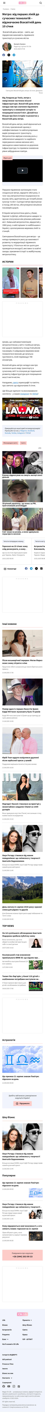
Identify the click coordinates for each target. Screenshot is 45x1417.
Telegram (23, 431)
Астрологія (7, 1330)
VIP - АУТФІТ (27, 1339)
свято (15, 382)
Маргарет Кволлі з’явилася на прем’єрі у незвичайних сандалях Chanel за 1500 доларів (21, 807)
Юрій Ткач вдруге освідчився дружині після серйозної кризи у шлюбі (20, 759)
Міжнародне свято (10, 443)
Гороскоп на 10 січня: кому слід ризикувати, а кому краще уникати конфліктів (15, 549)
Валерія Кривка (19, 44)
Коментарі (11, 569)
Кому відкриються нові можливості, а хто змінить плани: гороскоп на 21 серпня (22, 1227)
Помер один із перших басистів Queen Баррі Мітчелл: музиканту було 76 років (21, 710)
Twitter (13, 433)
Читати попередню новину (13, 541)
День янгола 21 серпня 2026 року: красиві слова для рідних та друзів (22, 908)
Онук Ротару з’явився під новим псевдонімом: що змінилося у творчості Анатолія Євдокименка (21, 858)
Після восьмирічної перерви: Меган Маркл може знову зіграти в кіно (22, 662)
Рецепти (5, 1334)
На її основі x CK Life (10, 1344)
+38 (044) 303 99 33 (23, 1256)
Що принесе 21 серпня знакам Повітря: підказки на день (20, 1078)
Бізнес (5, 1325)
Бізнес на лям (7, 1373)
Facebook (30, 431)
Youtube (7, 433)
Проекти (26, 1320)
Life (3, 1320)
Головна (6, 9)
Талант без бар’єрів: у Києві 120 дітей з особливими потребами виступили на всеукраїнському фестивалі (20, 979)
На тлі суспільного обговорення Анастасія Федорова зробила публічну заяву (22, 934)
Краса (24, 1334)
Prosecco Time (7, 1364)
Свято (23, 443)
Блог (4, 1339)
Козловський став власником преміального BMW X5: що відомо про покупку (20, 957)
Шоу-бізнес (27, 1325)
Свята (13, 9)
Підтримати (24, 1103)
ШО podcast (7, 1359)
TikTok (28, 433)
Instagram (20, 433)
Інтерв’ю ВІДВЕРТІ (9, 1355)
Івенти (5, 1369)
